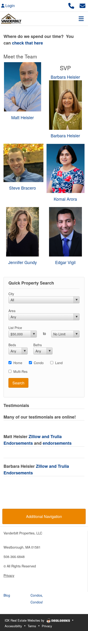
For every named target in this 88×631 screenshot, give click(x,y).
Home (17, 362)
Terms (32, 626)
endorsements (57, 443)
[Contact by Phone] (71, 5)
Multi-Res (20, 371)
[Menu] (81, 18)
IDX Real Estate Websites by (25, 620)
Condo (39, 362)
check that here (27, 43)
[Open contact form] (82, 5)
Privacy (9, 575)
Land (59, 362)
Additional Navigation (44, 516)
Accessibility (13, 626)
